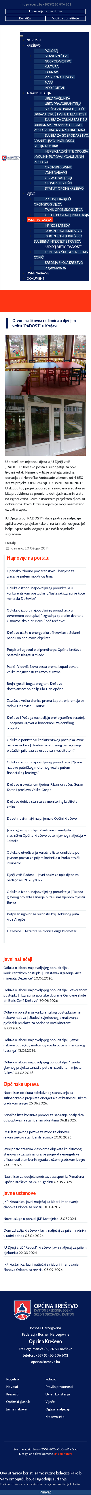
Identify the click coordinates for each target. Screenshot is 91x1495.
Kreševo (12, 1394)
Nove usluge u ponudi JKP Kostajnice (31, 1219)
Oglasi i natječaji (58, 1409)
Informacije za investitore (45, 11)
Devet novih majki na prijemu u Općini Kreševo (42, 818)
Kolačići (51, 1379)
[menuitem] (34, 39)
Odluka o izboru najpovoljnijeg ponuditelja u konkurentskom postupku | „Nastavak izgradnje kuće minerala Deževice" (46, 593)
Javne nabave (16, 1409)
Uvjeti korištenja (58, 1394)
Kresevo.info (55, 1417)
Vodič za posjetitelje (65, 18)
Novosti (12, 1387)
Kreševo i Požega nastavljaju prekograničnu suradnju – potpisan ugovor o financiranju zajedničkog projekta (46, 722)
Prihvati (45, 1492)
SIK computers (62, 1453)
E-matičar (25, 18)
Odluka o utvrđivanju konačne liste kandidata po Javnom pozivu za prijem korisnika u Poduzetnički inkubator (43, 857)
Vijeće (50, 1402)
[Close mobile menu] (21, 36)
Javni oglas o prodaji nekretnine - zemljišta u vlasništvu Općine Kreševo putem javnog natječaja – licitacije (46, 835)
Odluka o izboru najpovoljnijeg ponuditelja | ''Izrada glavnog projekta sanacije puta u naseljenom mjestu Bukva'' (46, 897)
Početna (12, 1379)
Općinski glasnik (18, 1402)
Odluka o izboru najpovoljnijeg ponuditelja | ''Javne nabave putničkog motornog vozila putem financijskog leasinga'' (44, 767)
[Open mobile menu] (21, 30)
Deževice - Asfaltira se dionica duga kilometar (41, 931)
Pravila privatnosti (59, 1387)
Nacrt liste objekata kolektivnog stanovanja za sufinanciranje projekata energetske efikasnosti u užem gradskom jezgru (45, 1098)
